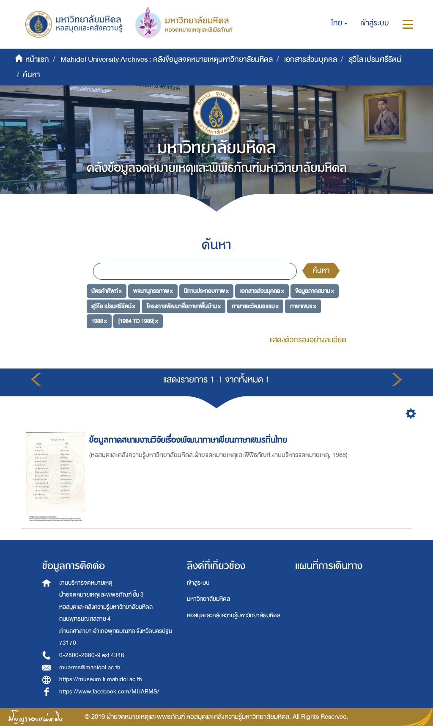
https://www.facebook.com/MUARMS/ (109, 691)
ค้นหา (320, 270)
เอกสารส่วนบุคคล (310, 59)
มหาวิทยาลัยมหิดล (208, 599)
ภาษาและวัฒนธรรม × (255, 306)
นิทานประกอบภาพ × (206, 291)
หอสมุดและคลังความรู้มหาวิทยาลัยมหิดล (233, 615)
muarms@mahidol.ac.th (90, 667)
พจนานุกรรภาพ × (153, 291)
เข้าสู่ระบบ (198, 583)
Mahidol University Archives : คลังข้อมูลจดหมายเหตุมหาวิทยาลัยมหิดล (166, 59)
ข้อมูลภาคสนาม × (314, 291)
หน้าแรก (37, 59)
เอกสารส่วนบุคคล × (262, 291)
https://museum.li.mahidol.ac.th (100, 679)
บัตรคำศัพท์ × (106, 291)
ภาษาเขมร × (303, 306)
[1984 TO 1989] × (138, 321)
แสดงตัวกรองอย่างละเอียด (308, 339)
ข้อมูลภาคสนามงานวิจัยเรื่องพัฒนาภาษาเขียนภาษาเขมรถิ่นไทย (188, 440)
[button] (339, 23)
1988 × (99, 321)
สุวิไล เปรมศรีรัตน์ (374, 59)
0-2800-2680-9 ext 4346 (91, 655)
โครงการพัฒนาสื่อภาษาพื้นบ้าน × (184, 306)
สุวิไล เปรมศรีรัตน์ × (113, 306)
